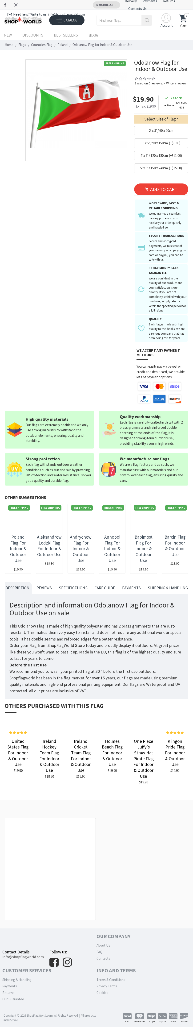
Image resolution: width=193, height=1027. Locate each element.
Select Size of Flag (160, 119)
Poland (62, 44)
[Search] (146, 20)
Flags (22, 44)
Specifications (73, 587)
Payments (131, 587)
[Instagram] (16, 5)
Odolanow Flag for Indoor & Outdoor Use (51, 909)
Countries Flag (41, 44)
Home (9, 44)
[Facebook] (6, 5)
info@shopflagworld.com (23, 956)
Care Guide (105, 587)
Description (17, 587)
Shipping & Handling (168, 587)
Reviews (44, 587)
